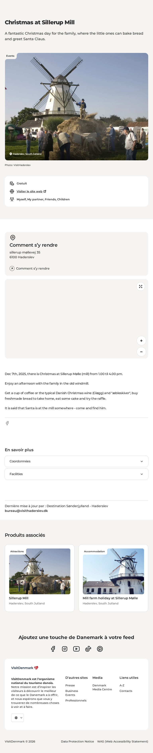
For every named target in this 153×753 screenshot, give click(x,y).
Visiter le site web (29, 191)
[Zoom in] (141, 340)
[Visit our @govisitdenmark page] (88, 648)
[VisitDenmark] (24, 668)
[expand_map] (140, 286)
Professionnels (75, 700)
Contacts (126, 691)
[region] (76, 318)
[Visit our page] (64, 648)
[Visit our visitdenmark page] (76, 648)
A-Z (122, 685)
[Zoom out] (141, 352)
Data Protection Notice (77, 741)
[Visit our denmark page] (52, 648)
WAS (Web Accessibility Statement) (122, 741)
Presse (70, 685)
